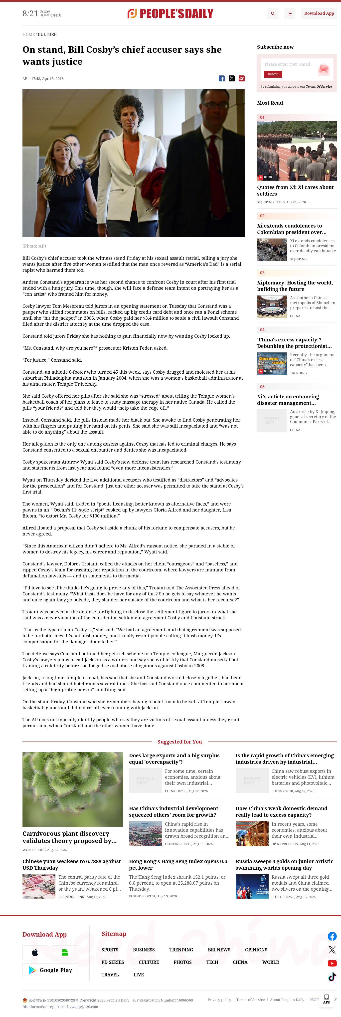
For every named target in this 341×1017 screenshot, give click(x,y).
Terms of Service (250, 1000)
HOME (28, 34)
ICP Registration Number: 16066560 (163, 1000)
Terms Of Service (319, 86)
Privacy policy (219, 1000)
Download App (319, 13)
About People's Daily (287, 1000)
